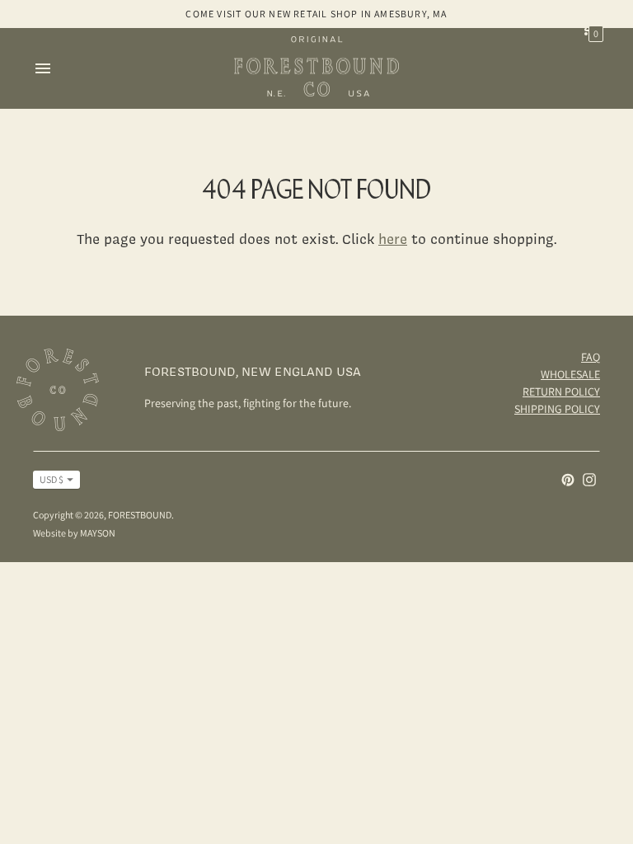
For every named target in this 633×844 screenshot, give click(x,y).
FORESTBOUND (139, 515)
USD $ (51, 479)
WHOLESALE (570, 374)
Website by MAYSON (74, 533)
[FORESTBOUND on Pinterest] (567, 478)
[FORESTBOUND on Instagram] (589, 478)
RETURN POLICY (561, 391)
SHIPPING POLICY (557, 408)
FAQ (590, 356)
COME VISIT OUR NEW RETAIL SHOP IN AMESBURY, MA (316, 13)
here (392, 238)
